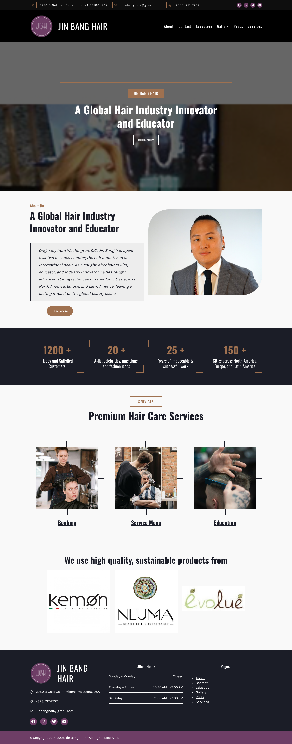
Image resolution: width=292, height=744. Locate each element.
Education (204, 26)
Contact (185, 26)
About (169, 26)
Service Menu (146, 522)
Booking (67, 522)
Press (238, 26)
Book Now (146, 140)
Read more (60, 311)
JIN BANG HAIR (83, 26)
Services (255, 26)
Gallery (223, 26)
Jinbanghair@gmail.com (141, 5)
